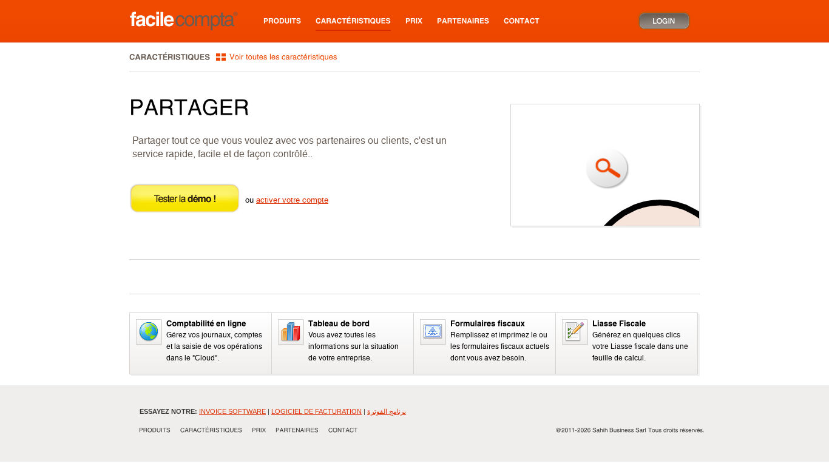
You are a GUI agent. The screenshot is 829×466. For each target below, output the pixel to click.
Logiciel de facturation (316, 411)
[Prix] (413, 21)
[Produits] (282, 21)
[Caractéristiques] (353, 21)
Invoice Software (232, 411)
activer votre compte (292, 199)
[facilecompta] (183, 21)
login (664, 20)
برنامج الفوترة (386, 411)
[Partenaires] (463, 21)
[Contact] (522, 21)
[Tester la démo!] (184, 211)
